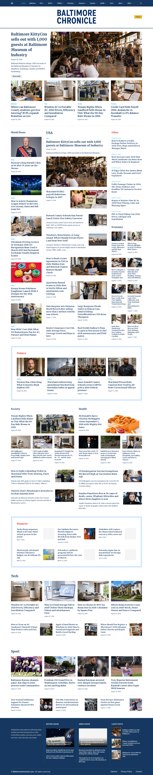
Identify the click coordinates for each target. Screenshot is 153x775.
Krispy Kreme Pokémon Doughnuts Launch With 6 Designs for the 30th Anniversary (24, 292)
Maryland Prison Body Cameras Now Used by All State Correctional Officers (122, 385)
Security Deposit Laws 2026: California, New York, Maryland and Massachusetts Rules (134, 302)
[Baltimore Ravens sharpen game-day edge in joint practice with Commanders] (26, 673)
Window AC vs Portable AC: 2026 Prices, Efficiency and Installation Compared (25, 608)
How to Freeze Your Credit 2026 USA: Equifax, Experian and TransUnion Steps (119, 300)
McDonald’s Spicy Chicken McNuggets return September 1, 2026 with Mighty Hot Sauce (90, 421)
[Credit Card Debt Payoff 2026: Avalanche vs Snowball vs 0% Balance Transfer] (126, 100)
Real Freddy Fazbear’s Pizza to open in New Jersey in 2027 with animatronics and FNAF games (92, 332)
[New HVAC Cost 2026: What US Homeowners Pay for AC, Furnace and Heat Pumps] (26, 321)
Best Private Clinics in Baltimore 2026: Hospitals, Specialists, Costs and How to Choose (131, 455)
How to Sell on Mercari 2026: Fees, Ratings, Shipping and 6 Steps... (133, 330)
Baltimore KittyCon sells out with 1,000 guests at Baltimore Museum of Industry (29, 44)
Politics (59, 3)
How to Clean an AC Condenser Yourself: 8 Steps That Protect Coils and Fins (24, 627)
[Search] (141, 3)
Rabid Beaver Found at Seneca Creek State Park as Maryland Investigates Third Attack (110, 455)
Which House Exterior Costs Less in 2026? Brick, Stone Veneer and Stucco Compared (126, 608)
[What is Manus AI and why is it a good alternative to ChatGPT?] (60, 737)
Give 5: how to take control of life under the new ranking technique (60, 757)
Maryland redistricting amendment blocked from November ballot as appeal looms (60, 386)
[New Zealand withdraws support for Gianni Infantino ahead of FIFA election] (46, 705)
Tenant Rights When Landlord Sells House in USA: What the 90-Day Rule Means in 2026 (22, 421)
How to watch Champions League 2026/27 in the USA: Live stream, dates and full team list (24, 205)
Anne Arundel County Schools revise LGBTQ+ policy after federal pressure (90, 386)
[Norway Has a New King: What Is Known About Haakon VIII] (31, 375)
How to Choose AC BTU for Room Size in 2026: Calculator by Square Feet (93, 608)
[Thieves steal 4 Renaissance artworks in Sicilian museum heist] (64, 495)
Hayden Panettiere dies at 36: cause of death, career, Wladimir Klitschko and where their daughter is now (98, 496)
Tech (111, 3)
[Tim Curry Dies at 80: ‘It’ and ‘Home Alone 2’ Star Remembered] (88, 448)
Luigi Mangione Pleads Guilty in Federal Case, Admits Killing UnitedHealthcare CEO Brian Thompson (92, 311)
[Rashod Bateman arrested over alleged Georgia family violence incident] (93, 673)
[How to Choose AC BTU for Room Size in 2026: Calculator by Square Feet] (93, 598)
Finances (82, 3)
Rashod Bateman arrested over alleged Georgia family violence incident (92, 683)
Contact (138, 17)
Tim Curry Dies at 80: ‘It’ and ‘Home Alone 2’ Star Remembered (88, 453)
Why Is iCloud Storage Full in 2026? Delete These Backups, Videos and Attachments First (59, 609)
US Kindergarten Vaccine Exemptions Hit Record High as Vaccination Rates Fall (98, 474)
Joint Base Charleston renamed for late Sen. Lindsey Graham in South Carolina (118, 331)
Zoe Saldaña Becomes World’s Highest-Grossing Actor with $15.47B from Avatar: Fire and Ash (69, 534)
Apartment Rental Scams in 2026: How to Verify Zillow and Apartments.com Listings (56, 288)
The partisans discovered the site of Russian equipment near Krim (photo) (93, 742)
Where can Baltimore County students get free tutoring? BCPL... (131, 743)
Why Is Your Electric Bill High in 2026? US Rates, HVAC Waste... (135, 246)
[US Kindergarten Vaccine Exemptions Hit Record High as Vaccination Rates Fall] (132, 476)
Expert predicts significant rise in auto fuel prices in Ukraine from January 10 (60, 751)
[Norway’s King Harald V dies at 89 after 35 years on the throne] (26, 155)
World (50, 3)
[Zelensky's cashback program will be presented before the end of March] (89, 554)
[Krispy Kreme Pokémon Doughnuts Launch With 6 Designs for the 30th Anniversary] (26, 281)
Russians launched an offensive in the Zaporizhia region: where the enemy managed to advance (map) (92, 752)
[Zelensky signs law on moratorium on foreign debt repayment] (130, 554)
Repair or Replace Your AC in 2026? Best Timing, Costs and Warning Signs (125, 203)
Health (102, 3)
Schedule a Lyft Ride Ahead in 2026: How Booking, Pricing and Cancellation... (135, 274)
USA (41, 3)
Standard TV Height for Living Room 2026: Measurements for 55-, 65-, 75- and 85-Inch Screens (64, 455)
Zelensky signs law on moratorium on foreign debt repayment (110, 552)
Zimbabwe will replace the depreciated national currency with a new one (110, 531)
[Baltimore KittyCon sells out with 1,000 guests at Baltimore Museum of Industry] (96, 55)
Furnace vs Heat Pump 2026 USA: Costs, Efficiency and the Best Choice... (118, 247)
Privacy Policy (126, 772)
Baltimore (32, 3)
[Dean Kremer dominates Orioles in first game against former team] (136, 705)
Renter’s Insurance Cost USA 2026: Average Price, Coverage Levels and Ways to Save (60, 332)
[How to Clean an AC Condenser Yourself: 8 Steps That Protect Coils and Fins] (46, 629)
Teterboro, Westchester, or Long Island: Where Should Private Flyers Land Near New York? (64, 238)
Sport (120, 3)
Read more (17, 76)
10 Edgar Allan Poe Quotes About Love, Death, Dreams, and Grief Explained (127, 173)
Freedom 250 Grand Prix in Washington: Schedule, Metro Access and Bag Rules (59, 683)
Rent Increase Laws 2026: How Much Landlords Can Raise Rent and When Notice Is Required (127, 159)
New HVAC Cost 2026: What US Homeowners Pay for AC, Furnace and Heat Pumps (25, 332)
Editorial (114, 772)
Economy (70, 3)
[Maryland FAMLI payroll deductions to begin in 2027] (88, 199)
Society (92, 3)
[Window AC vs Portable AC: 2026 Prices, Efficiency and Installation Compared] (59, 100)
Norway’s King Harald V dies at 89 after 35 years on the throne (26, 165)
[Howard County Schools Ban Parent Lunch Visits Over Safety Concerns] (98, 220)
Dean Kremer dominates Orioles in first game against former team (112, 702)
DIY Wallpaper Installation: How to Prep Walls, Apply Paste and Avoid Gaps (20, 454)
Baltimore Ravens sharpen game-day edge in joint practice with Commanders (25, 683)
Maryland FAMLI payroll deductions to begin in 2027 (56, 194)
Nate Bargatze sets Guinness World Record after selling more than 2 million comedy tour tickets (60, 310)
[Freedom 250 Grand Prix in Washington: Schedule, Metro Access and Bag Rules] (59, 673)
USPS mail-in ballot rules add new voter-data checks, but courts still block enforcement (42, 454)
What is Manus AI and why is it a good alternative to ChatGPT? (60, 743)
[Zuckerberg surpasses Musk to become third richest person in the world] (48, 533)
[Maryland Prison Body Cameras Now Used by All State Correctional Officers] (122, 375)
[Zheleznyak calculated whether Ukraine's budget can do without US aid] (48, 554)
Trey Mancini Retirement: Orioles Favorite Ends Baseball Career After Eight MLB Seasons (125, 684)
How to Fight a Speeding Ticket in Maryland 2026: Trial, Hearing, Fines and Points (30, 474)
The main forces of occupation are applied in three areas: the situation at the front (92, 760)
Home (23, 3)
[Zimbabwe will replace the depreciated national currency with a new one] (130, 533)
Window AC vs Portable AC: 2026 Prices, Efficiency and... (131, 754)
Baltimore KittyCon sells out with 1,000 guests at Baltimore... (131, 732)
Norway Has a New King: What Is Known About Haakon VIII (29, 385)
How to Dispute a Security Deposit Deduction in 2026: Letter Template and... (118, 274)
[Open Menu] (12, 3)
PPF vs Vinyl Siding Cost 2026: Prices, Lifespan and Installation (126, 216)
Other (129, 3)
